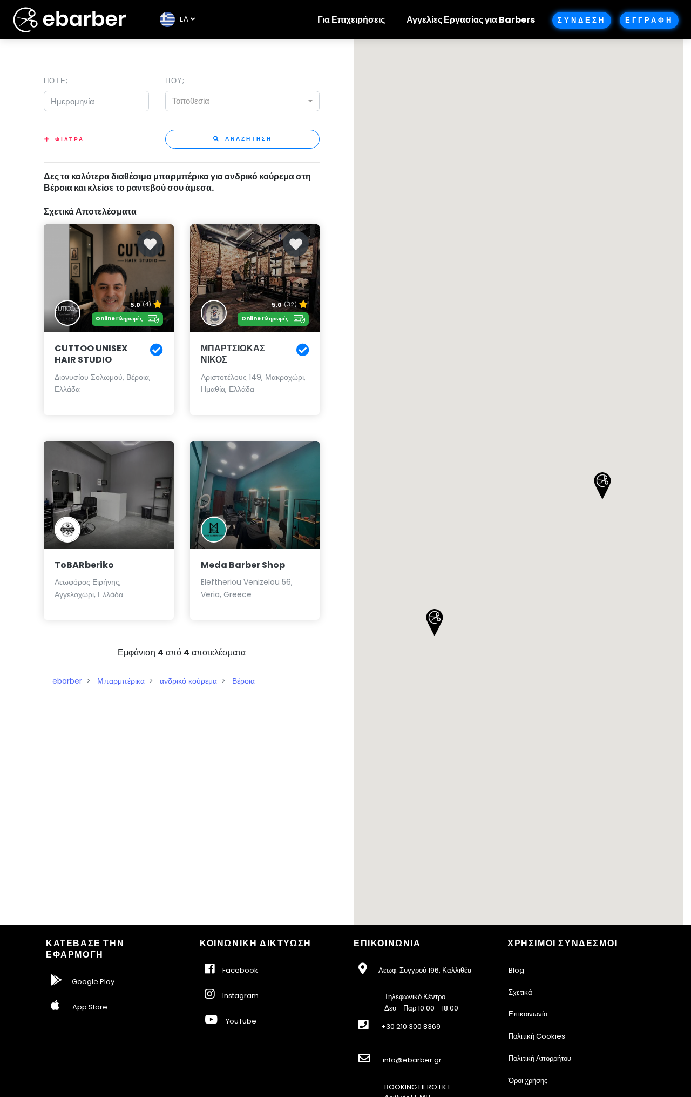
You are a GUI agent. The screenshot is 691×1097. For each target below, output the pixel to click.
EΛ (181, 19)
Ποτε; (56, 80)
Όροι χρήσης (528, 1080)
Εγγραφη (649, 20)
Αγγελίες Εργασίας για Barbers (471, 20)
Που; (175, 80)
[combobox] (242, 101)
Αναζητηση (247, 139)
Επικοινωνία (528, 1014)
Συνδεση (581, 20)
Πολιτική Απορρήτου (540, 1058)
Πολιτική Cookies (537, 1036)
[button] (434, 622)
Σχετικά (520, 992)
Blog (516, 970)
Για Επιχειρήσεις (351, 20)
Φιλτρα (69, 139)
